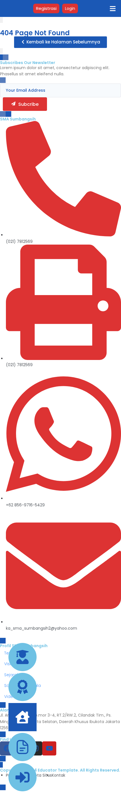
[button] (60, 42)
